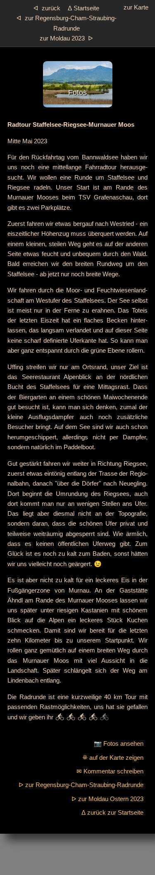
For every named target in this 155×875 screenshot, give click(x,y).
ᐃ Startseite (83, 8)
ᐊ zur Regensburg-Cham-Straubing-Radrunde (67, 22)
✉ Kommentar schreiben (109, 771)
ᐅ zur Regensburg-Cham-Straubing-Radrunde (81, 784)
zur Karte (136, 7)
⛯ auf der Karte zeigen (112, 757)
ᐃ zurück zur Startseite (112, 812)
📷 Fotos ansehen (118, 743)
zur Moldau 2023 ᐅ (66, 38)
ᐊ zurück (46, 8)
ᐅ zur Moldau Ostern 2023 (107, 798)
